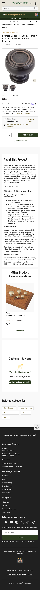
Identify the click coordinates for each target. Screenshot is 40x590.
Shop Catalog (7, 489)
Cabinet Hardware (15, 22)
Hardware (26, 413)
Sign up (20, 537)
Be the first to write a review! (20, 382)
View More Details (23, 113)
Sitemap (30, 575)
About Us (5, 502)
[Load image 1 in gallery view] (5, 88)
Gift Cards (5, 476)
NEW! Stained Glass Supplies (20, 19)
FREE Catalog (7, 482)
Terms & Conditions (26, 570)
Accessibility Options (14, 575)
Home (4, 22)
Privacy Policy (30, 541)
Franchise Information (9, 509)
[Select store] (31, 3)
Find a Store (6, 512)
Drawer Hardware (26, 408)
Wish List (5, 479)
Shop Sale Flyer (7, 486)
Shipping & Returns (9, 463)
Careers (5, 505)
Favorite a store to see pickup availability (18, 126)
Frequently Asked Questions (12, 467)
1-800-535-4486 (8, 456)
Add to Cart (20, 331)
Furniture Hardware (11, 413)
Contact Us (6, 460)
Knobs (25, 22)
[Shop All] (4, 3)
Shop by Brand (7, 493)
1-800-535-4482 (8, 450)
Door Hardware (9, 408)
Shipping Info (31, 120)
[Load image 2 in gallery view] (12, 88)
